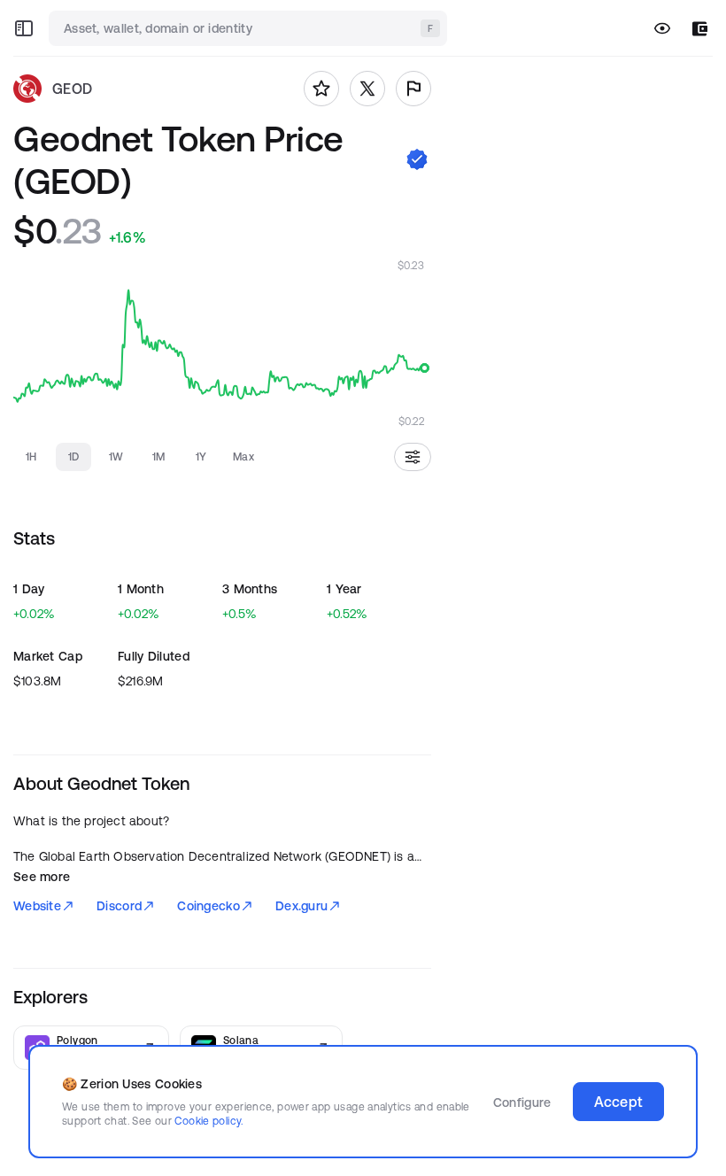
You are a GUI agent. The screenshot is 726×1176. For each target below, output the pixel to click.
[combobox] (250, 28)
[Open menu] (24, 28)
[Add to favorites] (321, 88)
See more (41, 877)
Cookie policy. (208, 1120)
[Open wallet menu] (700, 29)
